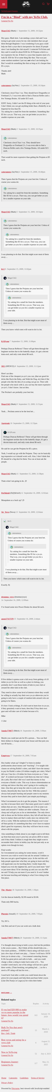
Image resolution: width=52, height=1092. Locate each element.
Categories (13, 1078)
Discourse (15, 1088)
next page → (6, 992)
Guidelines (24, 1078)
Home (3, 1078)
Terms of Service (37, 1078)
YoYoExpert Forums (9, 11)
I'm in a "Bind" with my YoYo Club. (24, 17)
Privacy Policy (7, 1083)
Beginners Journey (9, 1062)
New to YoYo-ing (9, 1052)
